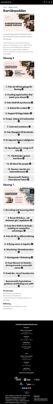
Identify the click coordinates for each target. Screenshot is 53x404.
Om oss (5, 7)
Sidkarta (27, 393)
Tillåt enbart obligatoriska (41, 399)
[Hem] (6, 2)
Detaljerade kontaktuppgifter (26, 372)
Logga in (49, 2)
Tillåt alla (37, 396)
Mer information (23, 402)
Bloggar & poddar (13, 7)
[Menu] (51, 2)
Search (47, 2)
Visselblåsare (27, 392)
